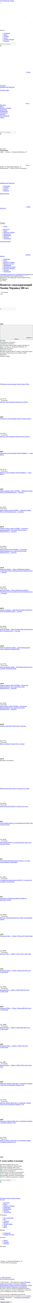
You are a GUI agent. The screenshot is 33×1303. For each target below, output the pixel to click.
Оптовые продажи (8, 39)
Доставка (6, 36)
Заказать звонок (4, 193)
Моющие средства (8, 264)
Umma (5, 1225)
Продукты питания (8, 268)
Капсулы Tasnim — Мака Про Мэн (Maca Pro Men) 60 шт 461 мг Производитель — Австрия (16, 630)
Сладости (6, 1221)
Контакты (6, 41)
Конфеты (6, 1222)
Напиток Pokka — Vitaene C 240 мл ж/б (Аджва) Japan (15, 954)
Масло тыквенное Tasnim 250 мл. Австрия (12, 744)
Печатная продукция (9, 267)
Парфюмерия (4, 111)
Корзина (28, 254)
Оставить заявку (4, 90)
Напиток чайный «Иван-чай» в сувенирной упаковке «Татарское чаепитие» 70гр (15, 1141)
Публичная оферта (5, 1287)
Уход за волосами (8, 1218)
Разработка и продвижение (19, 1287)
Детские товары (8, 1224)
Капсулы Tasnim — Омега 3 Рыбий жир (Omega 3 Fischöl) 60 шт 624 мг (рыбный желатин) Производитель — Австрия (16, 591)
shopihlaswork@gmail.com (7, 183)
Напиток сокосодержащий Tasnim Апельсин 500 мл (15, 436)
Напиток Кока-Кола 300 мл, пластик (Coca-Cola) (14, 806)
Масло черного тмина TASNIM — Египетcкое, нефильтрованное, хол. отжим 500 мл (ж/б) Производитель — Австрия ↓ (13, 707)
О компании (6, 1233)
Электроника (4, 112)
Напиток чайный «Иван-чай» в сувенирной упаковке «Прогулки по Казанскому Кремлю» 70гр (15, 1103)
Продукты (3, 105)
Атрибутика (3, 109)
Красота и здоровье (5, 108)
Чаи (4, 1219)
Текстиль (2, 114)
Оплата (5, 38)
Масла (5, 1227)
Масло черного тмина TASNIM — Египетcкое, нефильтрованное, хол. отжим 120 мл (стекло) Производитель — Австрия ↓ (13, 551)
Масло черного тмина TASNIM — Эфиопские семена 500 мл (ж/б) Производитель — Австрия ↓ (15, 511)
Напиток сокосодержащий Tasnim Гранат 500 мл (14, 402)
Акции (5, 34)
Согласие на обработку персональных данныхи (13, 1284)
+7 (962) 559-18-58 (5, 1277)
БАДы (5, 260)
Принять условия (5, 1302)
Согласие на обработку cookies (23, 1285)
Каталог (3, 223)
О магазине (6, 33)
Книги (2, 106)
